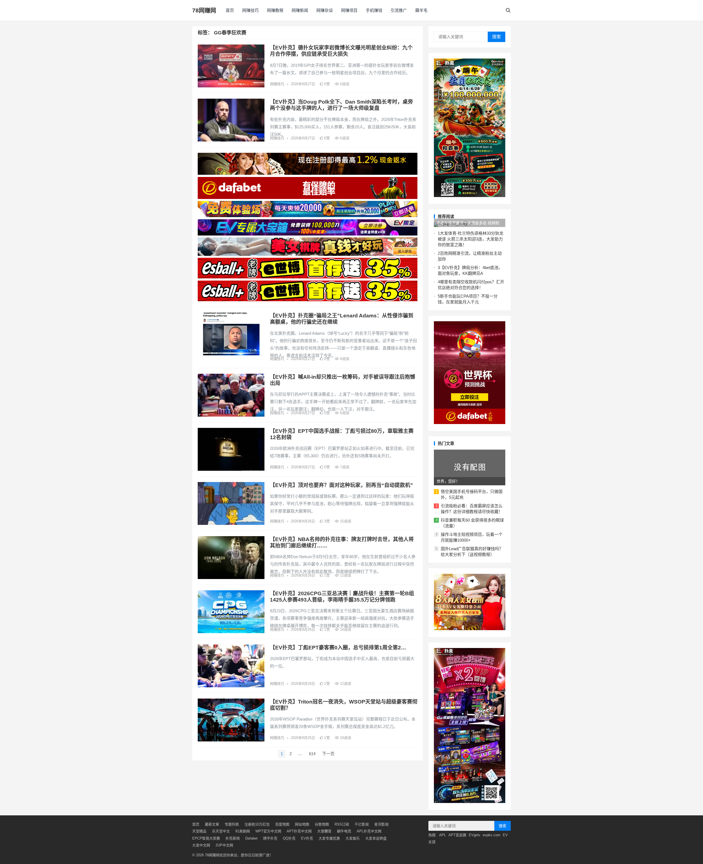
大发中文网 (201, 845)
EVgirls (474, 835)
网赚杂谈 (324, 10)
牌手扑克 (270, 838)
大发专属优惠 (329, 838)
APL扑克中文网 (369, 831)
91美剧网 (242, 831)
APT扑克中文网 (299, 831)
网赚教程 (275, 10)
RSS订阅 (341, 824)
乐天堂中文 (221, 831)
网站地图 (302, 824)
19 (345, 738)
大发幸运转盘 (376, 838)
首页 (230, 10)
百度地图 (282, 824)
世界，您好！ (448, 481)
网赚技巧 (250, 10)
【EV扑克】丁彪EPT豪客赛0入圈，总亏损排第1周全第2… (338, 647)
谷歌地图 (322, 824)
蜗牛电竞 (344, 831)
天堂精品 (199, 831)
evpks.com (491, 835)
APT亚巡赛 (457, 835)
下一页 (328, 753)
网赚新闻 (300, 10)
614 (312, 753)
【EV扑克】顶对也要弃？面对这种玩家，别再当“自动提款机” (341, 485)
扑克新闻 (232, 838)
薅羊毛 (421, 10)
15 (345, 521)
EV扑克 (307, 838)
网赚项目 (349, 10)
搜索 (496, 36)
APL (442, 835)
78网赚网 (204, 10)
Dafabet (251, 838)
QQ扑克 (289, 838)
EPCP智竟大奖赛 (206, 838)
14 (345, 629)
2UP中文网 (224, 845)
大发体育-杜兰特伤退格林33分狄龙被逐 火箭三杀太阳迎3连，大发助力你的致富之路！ (470, 239)
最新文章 (212, 824)
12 (345, 575)
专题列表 (232, 824)
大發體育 (324, 831)
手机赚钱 (374, 10)
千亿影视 (362, 824)
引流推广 (398, 10)
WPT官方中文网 (268, 831)
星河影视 (381, 824)
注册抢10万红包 (257, 824)
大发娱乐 (352, 838)
